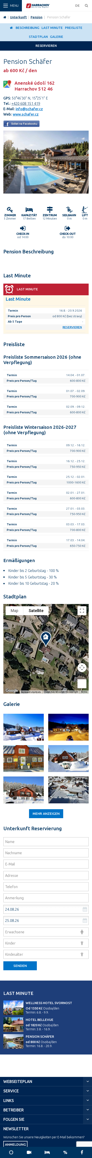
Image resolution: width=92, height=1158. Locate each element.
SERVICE (11, 1091)
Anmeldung (15, 1144)
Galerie (56, 37)
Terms (84, 692)
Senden (20, 966)
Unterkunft (18, 17)
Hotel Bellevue (39, 1020)
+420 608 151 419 (25, 103)
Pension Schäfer (40, 1036)
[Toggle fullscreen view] (81, 610)
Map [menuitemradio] (14, 610)
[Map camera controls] (81, 667)
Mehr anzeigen (46, 813)
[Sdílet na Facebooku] (21, 126)
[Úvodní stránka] (49, 5)
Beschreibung (27, 28)
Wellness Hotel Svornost (49, 1003)
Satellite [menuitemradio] (36, 610)
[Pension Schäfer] (46, 192)
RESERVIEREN (46, 45)
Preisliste (73, 28)
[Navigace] (11, 5)
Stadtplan (38, 37)
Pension (36, 17)
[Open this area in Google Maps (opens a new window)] (11, 691)
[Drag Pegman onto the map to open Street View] (81, 683)
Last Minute (52, 28)
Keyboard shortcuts (31, 692)
